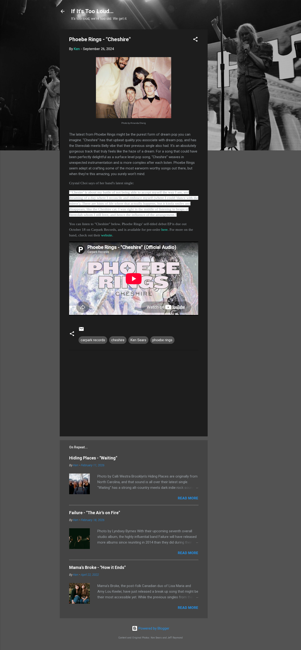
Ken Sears (138, 340)
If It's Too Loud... (92, 11)
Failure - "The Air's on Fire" (94, 512)
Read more (188, 498)
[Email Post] (81, 331)
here (164, 229)
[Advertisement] (226, 99)
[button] (195, 40)
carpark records (93, 340)
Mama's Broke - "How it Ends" (97, 567)
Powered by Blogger (153, 628)
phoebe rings (162, 340)
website (106, 235)
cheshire (117, 340)
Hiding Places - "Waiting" (93, 457)
